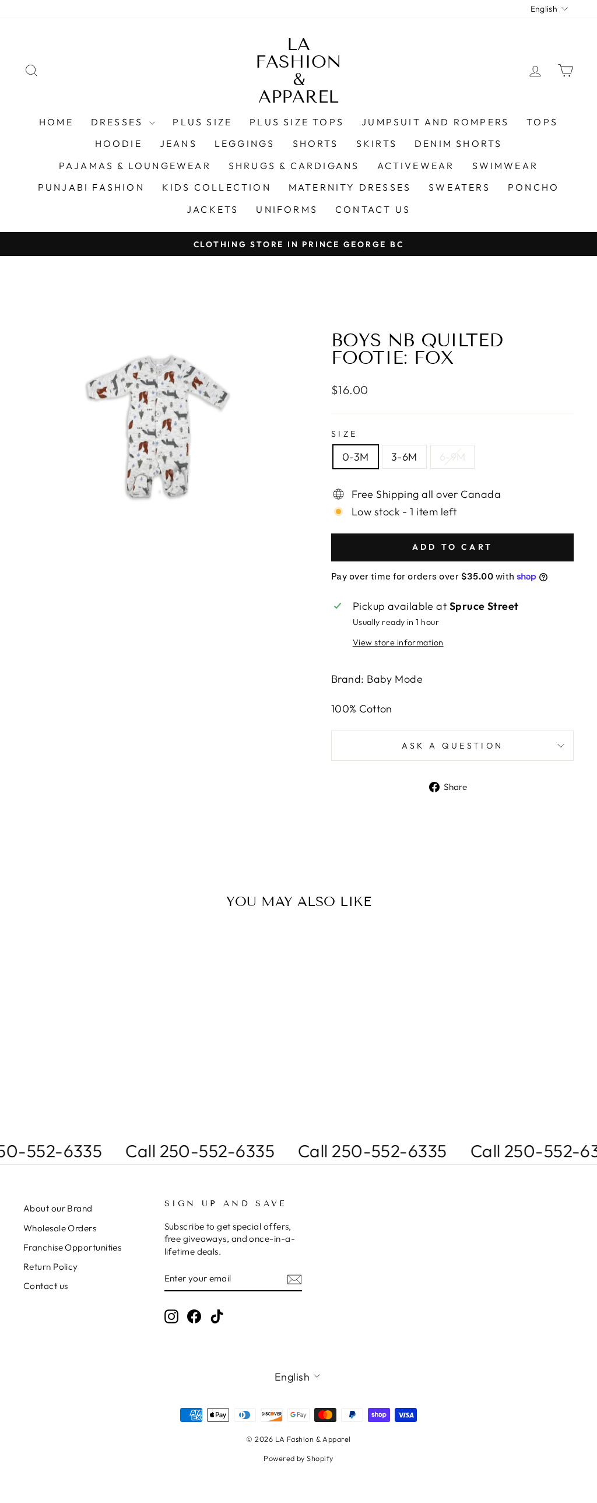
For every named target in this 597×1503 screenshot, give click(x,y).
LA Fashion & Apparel (298, 70)
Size (344, 434)
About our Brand (58, 1208)
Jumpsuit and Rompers (435, 122)
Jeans (178, 143)
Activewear (416, 165)
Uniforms (287, 209)
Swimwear (505, 165)
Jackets (212, 209)
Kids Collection (216, 187)
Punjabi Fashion (91, 187)
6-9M (453, 456)
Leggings (245, 143)
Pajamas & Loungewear (135, 165)
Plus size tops (297, 122)
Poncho (533, 187)
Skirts (376, 143)
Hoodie (118, 143)
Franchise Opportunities (72, 1247)
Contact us (372, 209)
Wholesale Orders (59, 1228)
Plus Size (202, 122)
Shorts (316, 143)
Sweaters (459, 187)
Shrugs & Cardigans (294, 165)
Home (56, 122)
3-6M (404, 456)
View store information (398, 642)
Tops (542, 122)
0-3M (355, 456)
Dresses (119, 122)
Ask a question (452, 745)
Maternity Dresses (350, 187)
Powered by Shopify (298, 1458)
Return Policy (50, 1266)
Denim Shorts (458, 143)
